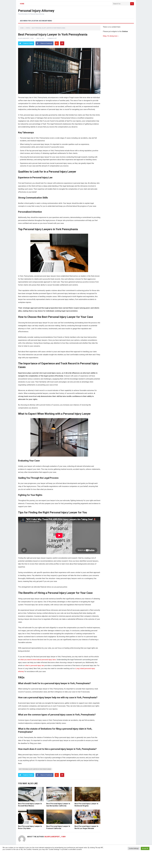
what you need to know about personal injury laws (38, 660)
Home (22, 4)
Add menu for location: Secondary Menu (36, 21)
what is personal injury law (34, 665)
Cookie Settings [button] (133, 848)
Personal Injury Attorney (36, 10)
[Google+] (57, 43)
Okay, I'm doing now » (110, 36)
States (28, 28)
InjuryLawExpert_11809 (26, 38)
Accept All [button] (145, 848)
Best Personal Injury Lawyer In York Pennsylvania (35, 769)
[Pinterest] (62, 43)
